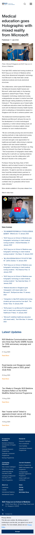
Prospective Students (6, 439)
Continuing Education (5, 463)
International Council (8, 494)
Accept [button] (17, 531)
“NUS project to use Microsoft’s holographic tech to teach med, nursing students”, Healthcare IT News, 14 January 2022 (18, 310)
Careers (4, 490)
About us (5, 485)
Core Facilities (23, 446)
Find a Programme (7, 480)
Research (22, 438)
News (21, 485)
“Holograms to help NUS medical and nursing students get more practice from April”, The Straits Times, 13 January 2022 (18, 301)
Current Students (25, 462)
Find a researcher (24, 443)
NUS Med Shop (24, 492)
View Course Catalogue (9, 467)
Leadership (5, 487)
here (30, 188)
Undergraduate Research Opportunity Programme (25, 473)
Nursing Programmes (8, 458)
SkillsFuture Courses (8, 469)
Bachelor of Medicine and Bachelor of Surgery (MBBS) (9, 445)
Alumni (21, 490)
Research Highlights (25, 441)
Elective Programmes (25, 465)
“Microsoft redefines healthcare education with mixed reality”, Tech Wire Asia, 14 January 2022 (18, 319)
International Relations (8, 492)
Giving (21, 487)
